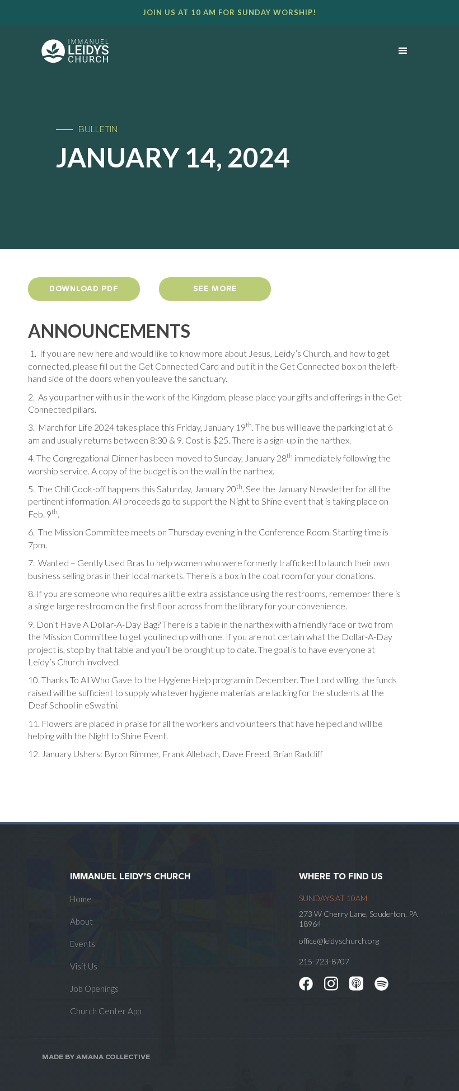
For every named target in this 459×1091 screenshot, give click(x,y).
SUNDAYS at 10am (333, 898)
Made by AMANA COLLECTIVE (96, 1056)
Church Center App (105, 1011)
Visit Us (83, 966)
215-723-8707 (324, 961)
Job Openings (94, 988)
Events (82, 944)
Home (81, 899)
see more (215, 288)
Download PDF (84, 288)
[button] (403, 51)
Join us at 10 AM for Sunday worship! (229, 12)
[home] (200, 51)
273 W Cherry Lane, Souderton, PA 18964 (358, 919)
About (81, 921)
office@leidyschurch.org (339, 940)
